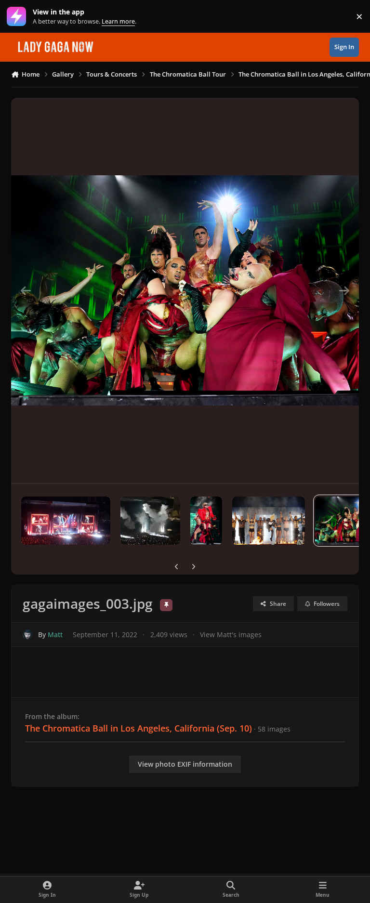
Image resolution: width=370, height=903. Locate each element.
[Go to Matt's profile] (28, 634)
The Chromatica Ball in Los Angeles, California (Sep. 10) (138, 728)
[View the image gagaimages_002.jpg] (268, 521)
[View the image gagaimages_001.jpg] (206, 521)
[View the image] (65, 521)
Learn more (18, 16)
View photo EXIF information (185, 764)
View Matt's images (231, 634)
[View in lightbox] (185, 290)
